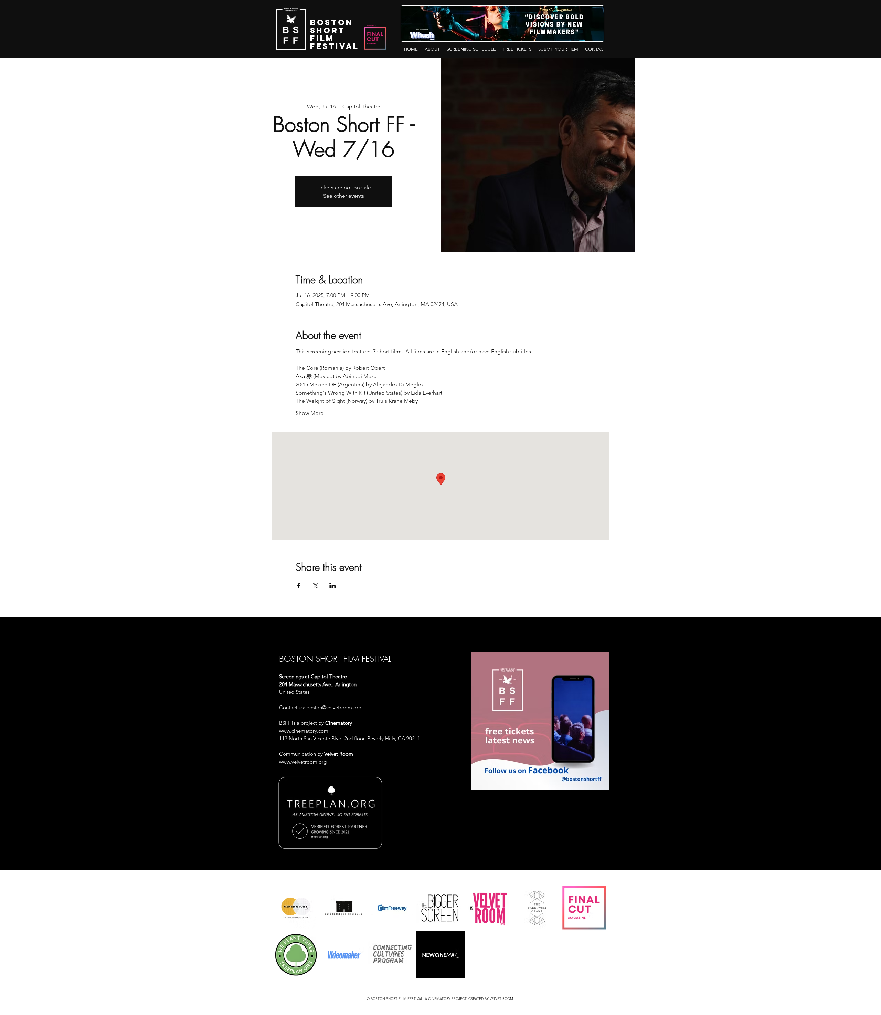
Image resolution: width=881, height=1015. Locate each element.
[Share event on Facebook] (299, 585)
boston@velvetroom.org (333, 707)
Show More (309, 413)
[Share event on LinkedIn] (332, 585)
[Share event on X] (315, 585)
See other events (343, 195)
